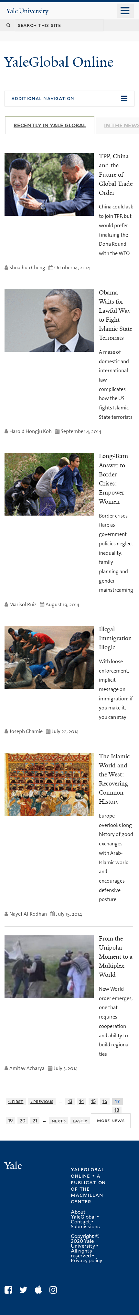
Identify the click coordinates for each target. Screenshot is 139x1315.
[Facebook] (10, 1290)
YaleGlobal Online (58, 62)
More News (110, 1120)
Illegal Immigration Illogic (115, 638)
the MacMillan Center (87, 1195)
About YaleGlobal (83, 1214)
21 (35, 1120)
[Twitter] (25, 1290)
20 (23, 1120)
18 (116, 1110)
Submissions (85, 1227)
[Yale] (14, 1166)
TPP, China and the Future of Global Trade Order (116, 174)
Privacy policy (86, 1261)
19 (10, 1120)
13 (70, 1101)
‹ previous (41, 1101)
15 (93, 1101)
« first (16, 1101)
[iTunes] (40, 1290)
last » (80, 1120)
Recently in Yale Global (54, 125)
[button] (69, 98)
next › (59, 1120)
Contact (80, 1222)
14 (81, 1101)
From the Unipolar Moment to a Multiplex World (116, 957)
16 (104, 1101)
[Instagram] (54, 1290)
